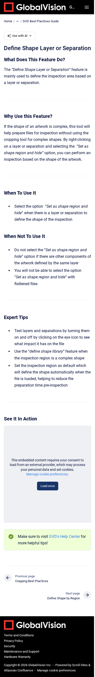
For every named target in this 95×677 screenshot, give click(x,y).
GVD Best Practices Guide (41, 21)
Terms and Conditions (19, 635)
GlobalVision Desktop (72, 7)
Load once (47, 486)
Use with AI (20, 36)
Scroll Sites (80, 665)
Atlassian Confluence (18, 670)
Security (9, 646)
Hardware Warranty (17, 657)
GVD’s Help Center (64, 536)
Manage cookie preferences (47, 474)
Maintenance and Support (21, 651)
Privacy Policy (13, 641)
